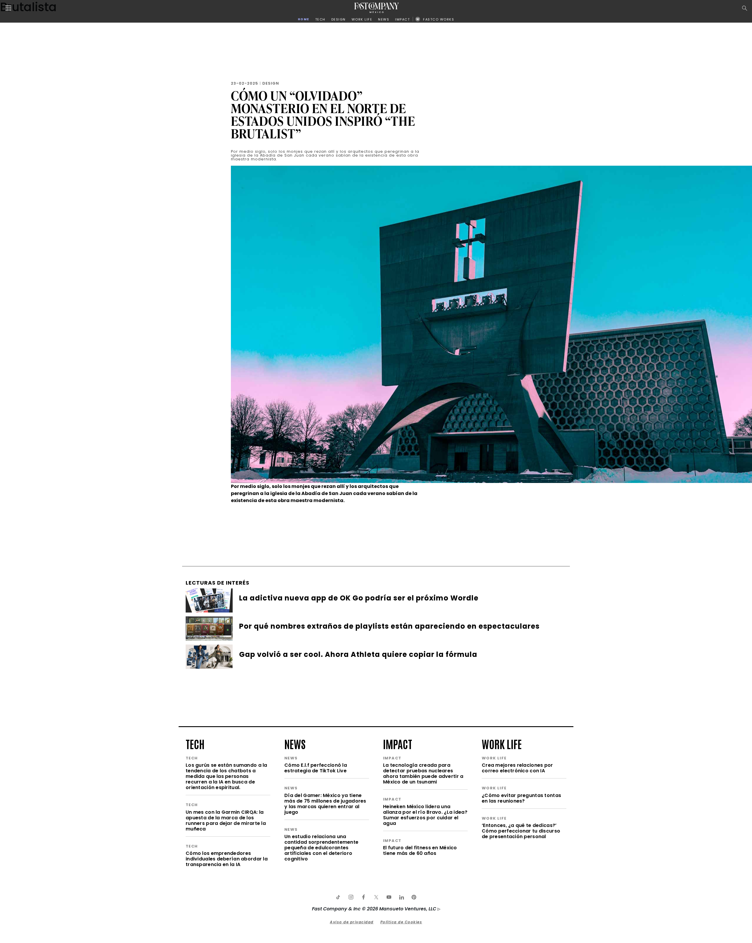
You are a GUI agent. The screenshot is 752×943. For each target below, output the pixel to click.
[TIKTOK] (338, 897)
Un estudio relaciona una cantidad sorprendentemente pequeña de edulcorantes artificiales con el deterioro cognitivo (321, 847)
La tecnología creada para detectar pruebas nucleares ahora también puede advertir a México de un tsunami (423, 773)
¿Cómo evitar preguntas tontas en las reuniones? (521, 798)
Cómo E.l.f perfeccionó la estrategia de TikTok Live (315, 768)
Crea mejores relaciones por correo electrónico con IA (517, 768)
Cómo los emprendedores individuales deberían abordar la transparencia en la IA (227, 859)
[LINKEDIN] (401, 897)
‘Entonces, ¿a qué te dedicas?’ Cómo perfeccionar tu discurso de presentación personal (521, 831)
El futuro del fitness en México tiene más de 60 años (420, 850)
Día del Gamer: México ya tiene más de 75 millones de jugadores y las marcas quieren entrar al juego (325, 804)
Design (270, 83)
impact (397, 743)
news (295, 743)
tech (195, 743)
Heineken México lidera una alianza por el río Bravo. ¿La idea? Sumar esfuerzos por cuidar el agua (425, 815)
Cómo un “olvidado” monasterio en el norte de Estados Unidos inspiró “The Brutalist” (323, 114)
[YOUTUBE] (389, 897)
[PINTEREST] (414, 897)
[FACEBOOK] (363, 897)
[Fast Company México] (376, 8)
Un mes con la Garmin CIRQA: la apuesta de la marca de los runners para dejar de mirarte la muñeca (226, 820)
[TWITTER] (376, 897)
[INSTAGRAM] (351, 897)
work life (502, 743)
